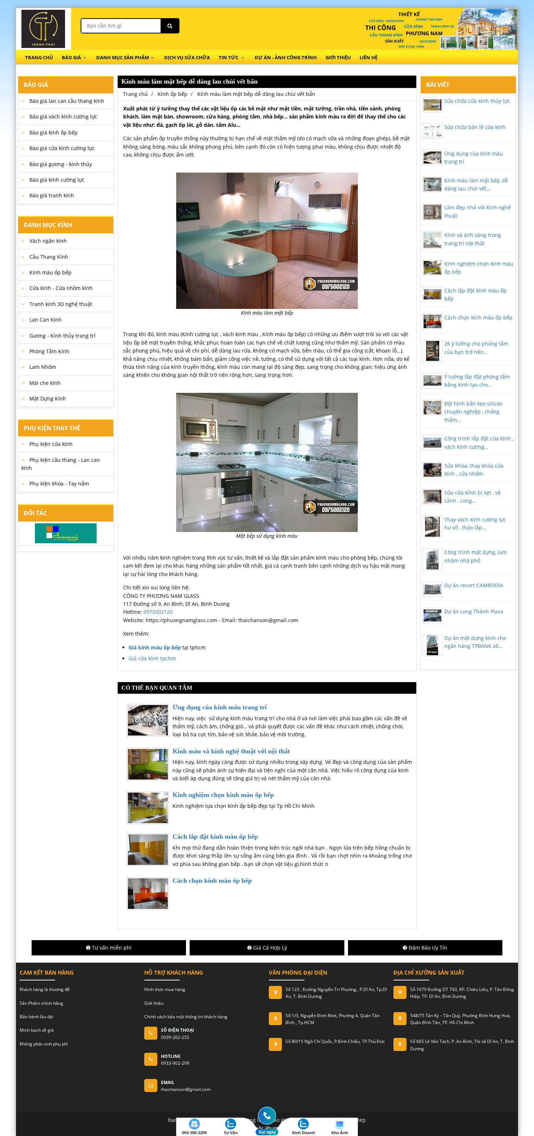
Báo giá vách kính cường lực (63, 116)
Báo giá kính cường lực (57, 179)
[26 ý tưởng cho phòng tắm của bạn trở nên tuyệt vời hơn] (432, 351)
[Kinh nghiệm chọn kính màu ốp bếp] (432, 267)
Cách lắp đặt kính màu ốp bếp (215, 836)
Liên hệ (368, 57)
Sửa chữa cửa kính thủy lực (477, 100)
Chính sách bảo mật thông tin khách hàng (185, 1017)
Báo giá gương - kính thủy (60, 164)
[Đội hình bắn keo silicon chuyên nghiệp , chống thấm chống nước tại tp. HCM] (432, 407)
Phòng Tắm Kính (49, 351)
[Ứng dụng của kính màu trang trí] (432, 157)
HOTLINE (171, 1056)
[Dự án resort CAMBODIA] (432, 589)
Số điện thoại (177, 1030)
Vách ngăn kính (48, 240)
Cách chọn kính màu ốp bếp (212, 880)
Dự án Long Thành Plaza (473, 611)
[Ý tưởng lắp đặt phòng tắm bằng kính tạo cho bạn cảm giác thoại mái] (432, 380)
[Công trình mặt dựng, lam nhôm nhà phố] (432, 559)
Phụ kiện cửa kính (51, 443)
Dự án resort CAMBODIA (473, 585)
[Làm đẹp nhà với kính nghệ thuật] (432, 212)
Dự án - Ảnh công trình (286, 57)
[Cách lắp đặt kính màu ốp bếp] (432, 294)
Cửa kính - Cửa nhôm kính (61, 288)
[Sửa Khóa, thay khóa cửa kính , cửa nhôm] (432, 470)
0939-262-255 (175, 1037)
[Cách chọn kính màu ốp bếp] (432, 321)
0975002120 (158, 611)
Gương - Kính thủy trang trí (62, 335)
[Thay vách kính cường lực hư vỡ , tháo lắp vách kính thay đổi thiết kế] (432, 527)
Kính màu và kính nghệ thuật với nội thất (231, 751)
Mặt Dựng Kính (47, 398)
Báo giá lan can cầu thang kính (66, 100)
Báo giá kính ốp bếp (53, 132)
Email (167, 1082)
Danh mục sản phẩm (122, 57)
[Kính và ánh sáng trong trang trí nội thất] (432, 240)
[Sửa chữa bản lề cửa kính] (432, 131)
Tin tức (229, 57)
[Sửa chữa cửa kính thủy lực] (432, 105)
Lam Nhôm (42, 366)
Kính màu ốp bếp (50, 272)
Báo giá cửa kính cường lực (62, 148)
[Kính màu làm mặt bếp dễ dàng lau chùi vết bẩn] (432, 184)
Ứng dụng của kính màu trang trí (220, 707)
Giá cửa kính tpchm (152, 658)
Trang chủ (39, 57)
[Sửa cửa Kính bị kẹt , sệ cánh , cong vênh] (432, 496)
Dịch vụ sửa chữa (187, 57)
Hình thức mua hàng (164, 989)
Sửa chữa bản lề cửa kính (475, 127)
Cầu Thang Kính (48, 256)
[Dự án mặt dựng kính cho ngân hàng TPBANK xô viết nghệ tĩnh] (432, 645)
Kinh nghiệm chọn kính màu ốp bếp (223, 794)
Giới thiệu (338, 57)
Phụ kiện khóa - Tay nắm (59, 483)
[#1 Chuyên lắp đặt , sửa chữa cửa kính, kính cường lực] (43, 28)
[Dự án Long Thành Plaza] (432, 615)
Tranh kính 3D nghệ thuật (60, 304)
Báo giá (71, 57)
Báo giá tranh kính (51, 195)
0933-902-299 (175, 1063)
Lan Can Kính (45, 319)
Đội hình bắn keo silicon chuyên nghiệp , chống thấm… (473, 411)
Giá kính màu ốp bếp (155, 647)
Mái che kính (45, 382)
